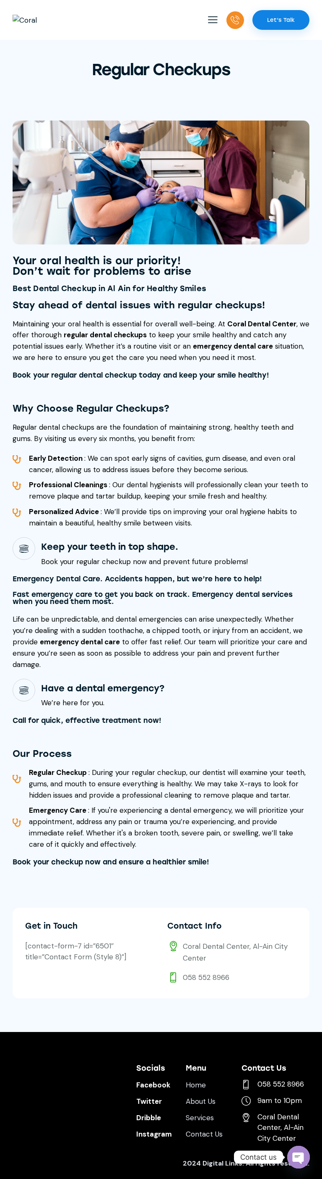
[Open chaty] (298, 1157)
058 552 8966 (206, 977)
